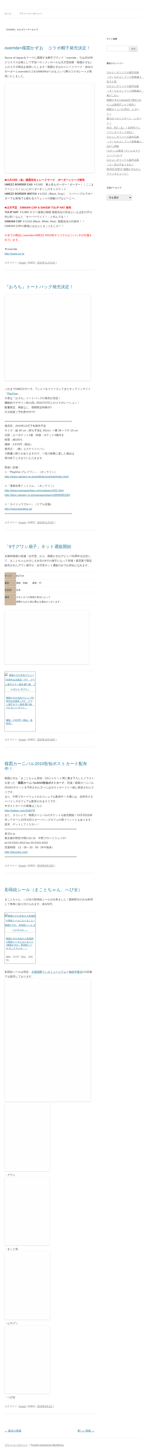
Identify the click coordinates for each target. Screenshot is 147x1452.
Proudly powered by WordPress (47, 1445)
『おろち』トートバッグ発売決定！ (39, 286)
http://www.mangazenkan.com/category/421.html (34, 490)
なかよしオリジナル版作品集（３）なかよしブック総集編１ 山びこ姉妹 (125, 141)
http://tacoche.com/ (16, 851)
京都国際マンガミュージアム (48, 971)
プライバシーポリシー (30, 13)
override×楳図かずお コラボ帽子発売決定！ (48, 48)
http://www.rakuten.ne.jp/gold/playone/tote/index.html (37, 476)
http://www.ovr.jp (14, 253)
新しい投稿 (86, 1430)
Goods (22, 262)
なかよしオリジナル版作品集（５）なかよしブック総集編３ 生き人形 (125, 77)
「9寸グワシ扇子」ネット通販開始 (38, 546)
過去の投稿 (13, 1430)
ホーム (8, 13)
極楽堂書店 (75, 971)
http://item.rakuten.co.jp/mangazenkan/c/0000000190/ (37, 494)
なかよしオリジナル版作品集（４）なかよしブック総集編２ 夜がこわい (125, 91)
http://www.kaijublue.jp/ (18, 508)
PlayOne (12, 393)
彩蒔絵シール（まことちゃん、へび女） (43, 889)
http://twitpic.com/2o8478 (20, 810)
